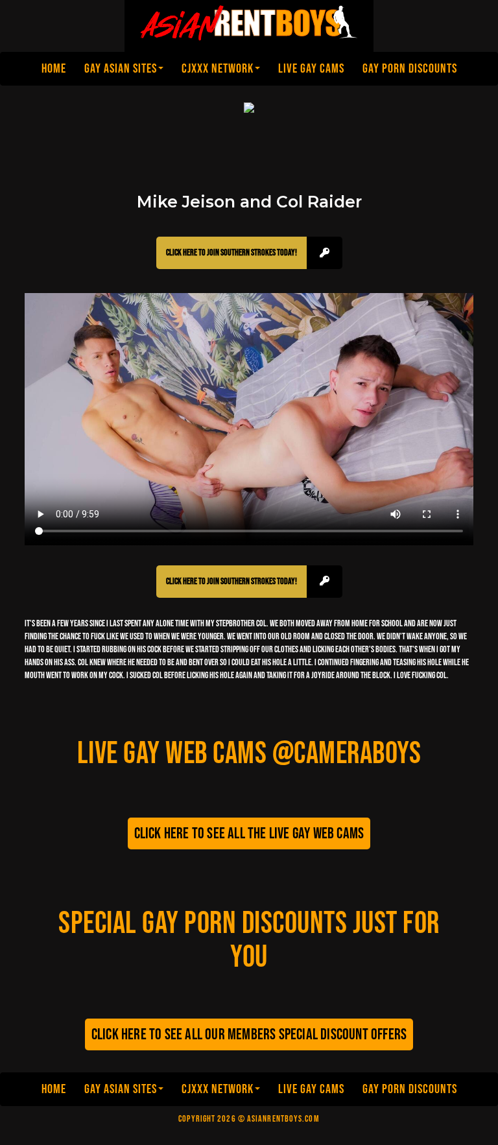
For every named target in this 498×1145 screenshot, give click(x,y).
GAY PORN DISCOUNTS (409, 69)
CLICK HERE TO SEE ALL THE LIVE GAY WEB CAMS (249, 833)
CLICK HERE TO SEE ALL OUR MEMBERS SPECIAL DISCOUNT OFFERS (249, 1034)
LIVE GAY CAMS (311, 69)
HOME (54, 69)
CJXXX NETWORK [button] (218, 69)
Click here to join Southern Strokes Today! (231, 252)
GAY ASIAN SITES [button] (120, 69)
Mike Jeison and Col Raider (249, 201)
